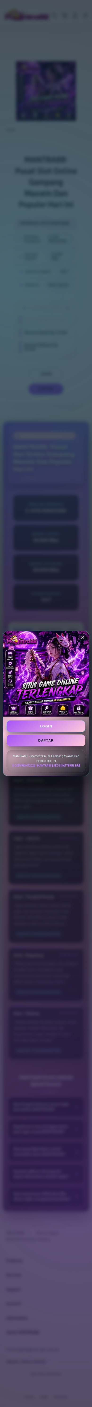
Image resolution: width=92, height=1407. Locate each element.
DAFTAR (46, 740)
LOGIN (46, 726)
